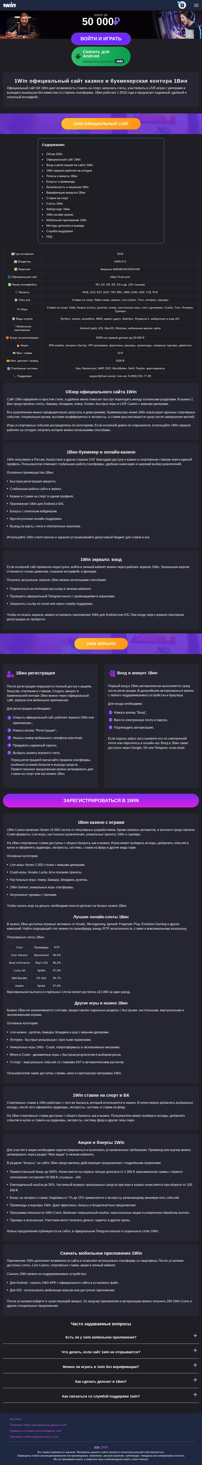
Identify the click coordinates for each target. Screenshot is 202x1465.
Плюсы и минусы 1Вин (61, 176)
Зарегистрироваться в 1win (101, 800)
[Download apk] (101, 56)
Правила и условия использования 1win (36, 1430)
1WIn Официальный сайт (101, 124)
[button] (195, 1448)
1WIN (104, 1447)
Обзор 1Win (54, 154)
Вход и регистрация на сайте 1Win (69, 165)
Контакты (16, 1419)
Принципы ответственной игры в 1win (34, 1436)
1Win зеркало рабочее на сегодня (69, 170)
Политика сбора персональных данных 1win (38, 1424)
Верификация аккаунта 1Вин (65, 192)
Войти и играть (101, 38)
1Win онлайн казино (59, 214)
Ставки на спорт (57, 198)
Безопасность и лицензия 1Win (67, 187)
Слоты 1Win (54, 203)
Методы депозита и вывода (65, 225)
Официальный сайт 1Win (63, 159)
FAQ (49, 236)
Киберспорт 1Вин (58, 209)
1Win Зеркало (101, 644)
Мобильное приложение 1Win (66, 220)
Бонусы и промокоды (60, 181)
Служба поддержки (59, 231)
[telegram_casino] (182, 5)
